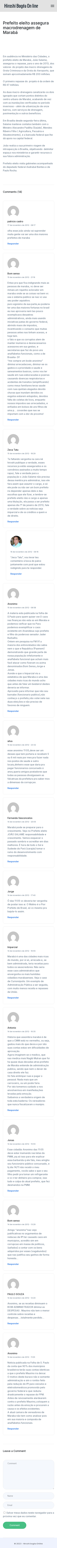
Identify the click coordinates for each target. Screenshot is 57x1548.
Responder (13, 243)
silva (9, 741)
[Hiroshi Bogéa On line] (21, 5)
